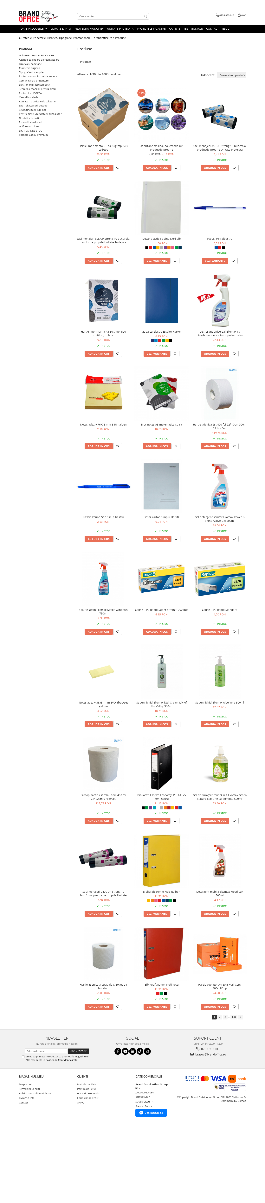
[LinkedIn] (132, 1051)
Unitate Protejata (120, 28)
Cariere (174, 28)
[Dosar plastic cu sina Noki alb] (161, 208)
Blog (225, 28)
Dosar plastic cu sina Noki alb (161, 238)
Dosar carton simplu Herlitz (161, 517)
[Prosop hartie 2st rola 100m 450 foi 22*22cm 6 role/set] (103, 764)
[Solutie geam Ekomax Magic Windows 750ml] (103, 579)
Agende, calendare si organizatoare (39, 59)
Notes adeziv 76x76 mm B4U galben (103, 424)
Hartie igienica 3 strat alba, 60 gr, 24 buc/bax (103, 986)
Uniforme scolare (29, 126)
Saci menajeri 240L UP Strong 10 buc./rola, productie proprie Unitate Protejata (103, 893)
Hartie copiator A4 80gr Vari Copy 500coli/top (219, 986)
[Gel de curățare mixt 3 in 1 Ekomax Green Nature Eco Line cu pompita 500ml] (220, 764)
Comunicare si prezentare (33, 80)
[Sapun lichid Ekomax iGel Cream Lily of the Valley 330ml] (161, 671)
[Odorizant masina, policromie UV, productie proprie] (161, 115)
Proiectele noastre (151, 28)
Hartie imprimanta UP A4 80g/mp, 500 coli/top (103, 147)
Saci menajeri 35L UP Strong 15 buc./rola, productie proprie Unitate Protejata (220, 147)
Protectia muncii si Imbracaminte (38, 76)
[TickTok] (140, 1051)
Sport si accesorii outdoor (33, 105)
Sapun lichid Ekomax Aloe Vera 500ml (219, 702)
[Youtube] (125, 1051)
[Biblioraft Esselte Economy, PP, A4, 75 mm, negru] (161, 764)
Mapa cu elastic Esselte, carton (161, 331)
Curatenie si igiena (29, 68)
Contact (212, 28)
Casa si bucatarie (28, 97)
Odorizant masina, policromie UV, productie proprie (161, 147)
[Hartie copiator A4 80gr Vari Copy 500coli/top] (220, 954)
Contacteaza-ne (154, 1112)
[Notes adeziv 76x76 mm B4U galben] (103, 393)
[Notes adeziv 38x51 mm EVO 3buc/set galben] (103, 671)
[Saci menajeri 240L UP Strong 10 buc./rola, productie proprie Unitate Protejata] (103, 861)
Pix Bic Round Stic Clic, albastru (103, 517)
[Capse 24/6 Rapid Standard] (220, 579)
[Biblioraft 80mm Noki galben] (161, 861)
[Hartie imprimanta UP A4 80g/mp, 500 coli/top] (103, 115)
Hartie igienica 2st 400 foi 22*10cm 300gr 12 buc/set (220, 426)
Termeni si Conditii (29, 1089)
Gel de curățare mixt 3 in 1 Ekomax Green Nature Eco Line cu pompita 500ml (220, 797)
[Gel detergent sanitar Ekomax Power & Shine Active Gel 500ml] (220, 486)
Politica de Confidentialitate (61, 1060)
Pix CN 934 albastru (219, 238)
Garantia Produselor (88, 1093)
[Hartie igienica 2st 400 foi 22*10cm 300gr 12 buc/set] (220, 393)
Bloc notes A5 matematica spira (161, 424)
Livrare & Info (61, 28)
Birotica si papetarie (30, 64)
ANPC (80, 1102)
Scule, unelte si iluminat (32, 110)
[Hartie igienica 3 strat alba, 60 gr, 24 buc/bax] (103, 954)
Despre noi (25, 1084)
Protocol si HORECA (30, 93)
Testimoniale (193, 28)
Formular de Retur (87, 1098)
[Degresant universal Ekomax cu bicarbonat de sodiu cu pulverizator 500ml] (220, 301)
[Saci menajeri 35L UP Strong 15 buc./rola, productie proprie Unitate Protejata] (220, 115)
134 (234, 1017)
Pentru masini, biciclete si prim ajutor (40, 114)
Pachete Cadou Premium (33, 134)
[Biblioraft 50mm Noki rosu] (161, 954)
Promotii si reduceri (30, 122)
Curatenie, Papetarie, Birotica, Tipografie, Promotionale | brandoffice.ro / (67, 38)
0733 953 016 (210, 1049)
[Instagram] (147, 1051)
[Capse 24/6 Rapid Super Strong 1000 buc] (161, 579)
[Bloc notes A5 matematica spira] (161, 393)
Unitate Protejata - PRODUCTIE (36, 55)
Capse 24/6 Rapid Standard (219, 610)
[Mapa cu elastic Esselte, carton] (161, 301)
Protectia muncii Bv (89, 28)
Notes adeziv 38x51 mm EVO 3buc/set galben (103, 704)
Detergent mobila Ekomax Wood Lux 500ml (219, 893)
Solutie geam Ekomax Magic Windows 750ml (103, 611)
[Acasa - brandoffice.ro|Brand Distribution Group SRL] (38, 16)
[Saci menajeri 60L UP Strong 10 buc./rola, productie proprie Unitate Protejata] (103, 208)
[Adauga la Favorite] (117, 168)
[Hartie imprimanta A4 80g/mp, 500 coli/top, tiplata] (103, 301)
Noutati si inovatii (29, 118)
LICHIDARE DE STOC (30, 130)
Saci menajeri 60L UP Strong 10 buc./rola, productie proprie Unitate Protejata (103, 240)
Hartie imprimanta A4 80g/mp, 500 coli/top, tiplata (103, 333)
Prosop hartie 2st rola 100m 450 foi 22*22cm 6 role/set (103, 797)
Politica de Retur (86, 1089)
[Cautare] (145, 16)
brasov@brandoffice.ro (210, 1054)
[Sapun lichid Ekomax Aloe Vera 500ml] (220, 671)
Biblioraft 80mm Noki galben (161, 891)
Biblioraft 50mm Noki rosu (162, 984)
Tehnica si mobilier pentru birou (37, 89)
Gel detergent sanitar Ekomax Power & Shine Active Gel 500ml (220, 519)
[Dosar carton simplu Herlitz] (161, 486)
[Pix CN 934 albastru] (220, 208)
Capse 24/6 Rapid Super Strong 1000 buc (161, 610)
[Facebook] (117, 1051)
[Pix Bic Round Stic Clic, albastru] (103, 486)
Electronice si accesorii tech (34, 84)
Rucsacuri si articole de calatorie (37, 101)
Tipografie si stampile (31, 72)
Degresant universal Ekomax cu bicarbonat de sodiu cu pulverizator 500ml (220, 333)
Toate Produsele (31, 28)
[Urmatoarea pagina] (240, 1017)
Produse (120, 38)
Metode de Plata (86, 1084)
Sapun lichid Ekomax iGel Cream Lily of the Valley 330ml (161, 704)
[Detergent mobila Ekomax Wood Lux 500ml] (220, 861)
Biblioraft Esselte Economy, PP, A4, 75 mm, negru (161, 797)
